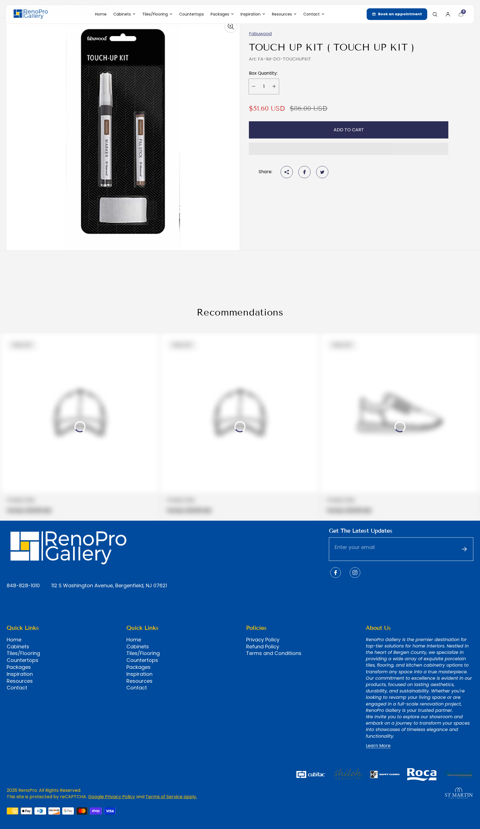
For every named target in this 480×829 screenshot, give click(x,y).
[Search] (434, 14)
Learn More (378, 746)
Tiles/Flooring (23, 653)
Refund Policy (262, 646)
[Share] (287, 172)
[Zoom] (231, 26)
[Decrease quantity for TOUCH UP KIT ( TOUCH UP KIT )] (253, 86)
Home (14, 639)
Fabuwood (260, 34)
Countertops (22, 660)
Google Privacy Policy (111, 796)
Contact (17, 687)
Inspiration (20, 674)
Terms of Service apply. (171, 796)
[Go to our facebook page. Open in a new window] (335, 572)
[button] (348, 149)
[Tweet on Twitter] (322, 172)
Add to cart (349, 130)
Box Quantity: (263, 73)
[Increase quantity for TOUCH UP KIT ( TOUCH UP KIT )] (274, 86)
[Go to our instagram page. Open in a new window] (355, 572)
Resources (20, 681)
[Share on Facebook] (304, 172)
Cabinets (18, 646)
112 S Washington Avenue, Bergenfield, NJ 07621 (109, 586)
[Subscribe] (464, 549)
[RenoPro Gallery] (31, 14)
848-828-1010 (23, 586)
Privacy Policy (262, 639)
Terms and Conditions (273, 653)
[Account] (447, 14)
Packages (19, 667)
